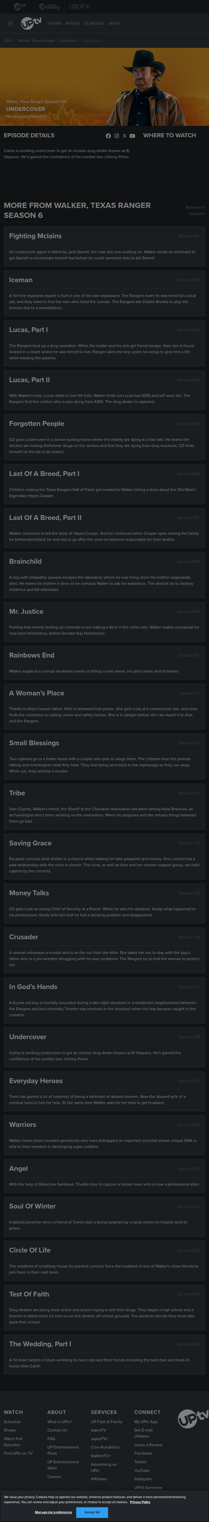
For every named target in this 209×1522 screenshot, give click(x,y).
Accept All (92, 1512)
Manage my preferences (53, 1512)
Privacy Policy (140, 1502)
